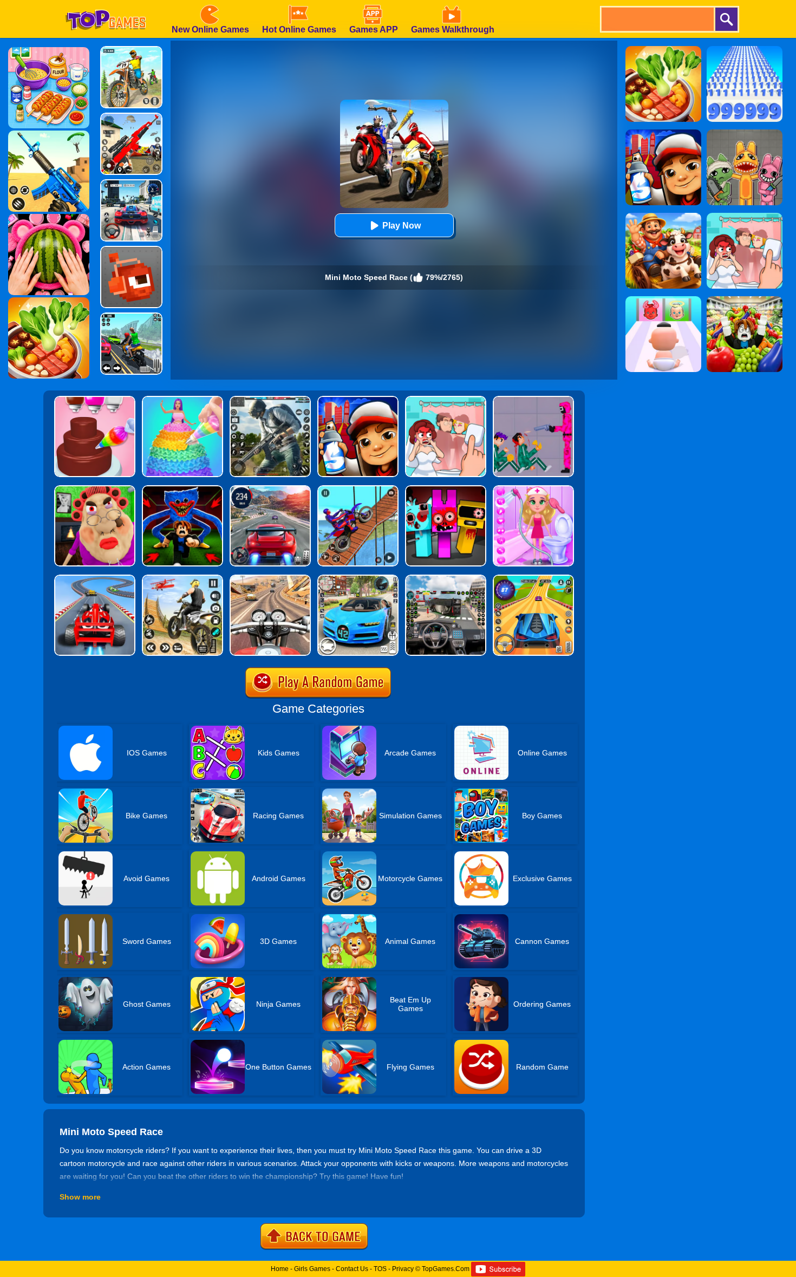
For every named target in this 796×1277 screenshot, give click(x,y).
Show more (80, 1197)
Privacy (403, 1269)
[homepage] (105, 4)
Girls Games (312, 1269)
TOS (380, 1269)
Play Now (401, 225)
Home (280, 1269)
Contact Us (352, 1269)
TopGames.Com (445, 1269)
